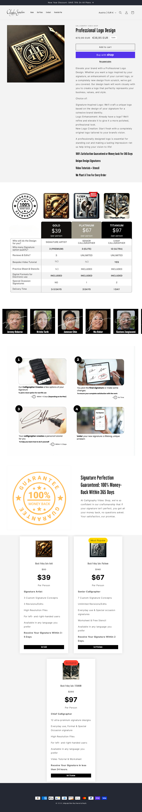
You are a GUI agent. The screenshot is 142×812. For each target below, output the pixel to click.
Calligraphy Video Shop (69, 803)
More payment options (105, 62)
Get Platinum (98, 647)
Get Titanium (71, 775)
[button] (120, 13)
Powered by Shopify (81, 803)
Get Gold (44, 647)
